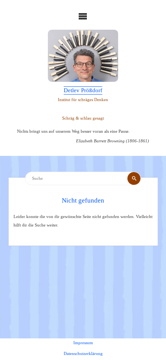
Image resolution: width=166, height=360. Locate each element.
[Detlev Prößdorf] (83, 56)
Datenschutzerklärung (83, 353)
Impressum (83, 342)
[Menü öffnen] (83, 16)
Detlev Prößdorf (83, 90)
